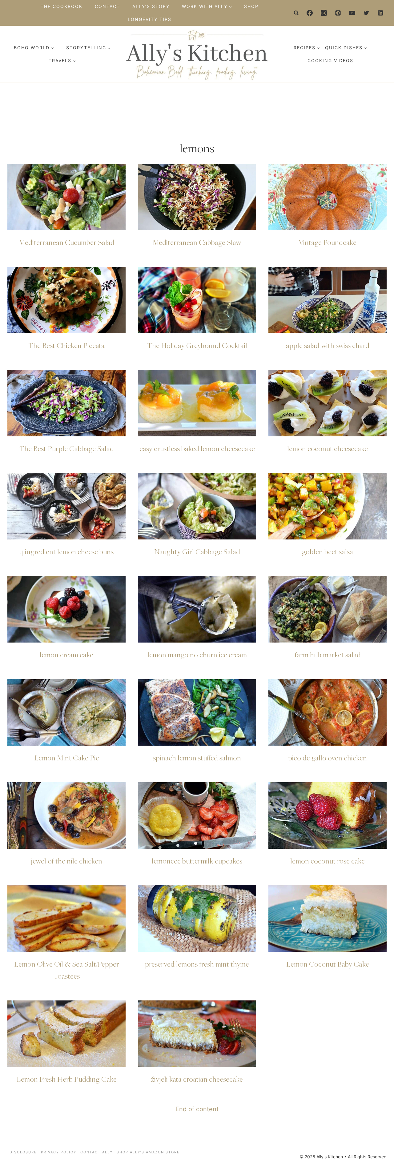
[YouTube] (352, 13)
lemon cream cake (66, 654)
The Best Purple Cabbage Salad (66, 448)
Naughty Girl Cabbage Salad (197, 551)
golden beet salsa (327, 551)
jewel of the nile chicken (66, 861)
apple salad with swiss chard (327, 345)
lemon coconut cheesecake (327, 448)
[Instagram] (324, 13)
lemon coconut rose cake (327, 861)
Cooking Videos (330, 60)
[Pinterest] (338, 13)
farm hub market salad (328, 654)
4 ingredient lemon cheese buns (67, 551)
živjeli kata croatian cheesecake (197, 1079)
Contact (107, 6)
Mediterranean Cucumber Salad (67, 242)
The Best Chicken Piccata (66, 345)
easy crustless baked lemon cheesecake (197, 448)
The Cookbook (61, 6)
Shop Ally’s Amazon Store (148, 1152)
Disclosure (23, 1152)
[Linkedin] (380, 13)
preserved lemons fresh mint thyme (197, 964)
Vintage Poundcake (327, 242)
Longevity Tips (149, 19)
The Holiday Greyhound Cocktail (197, 345)
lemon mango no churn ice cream (197, 654)
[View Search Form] (296, 13)
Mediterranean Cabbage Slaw (197, 242)
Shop (251, 6)
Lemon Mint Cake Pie (66, 758)
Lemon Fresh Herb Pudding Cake (67, 1079)
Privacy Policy (58, 1152)
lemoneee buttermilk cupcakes (197, 861)
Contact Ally (96, 1152)
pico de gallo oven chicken (327, 758)
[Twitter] (366, 13)
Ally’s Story (151, 6)
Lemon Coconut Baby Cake (327, 964)
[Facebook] (310, 13)
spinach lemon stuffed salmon (197, 758)
